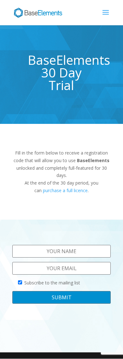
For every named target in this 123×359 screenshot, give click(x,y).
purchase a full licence (65, 190)
